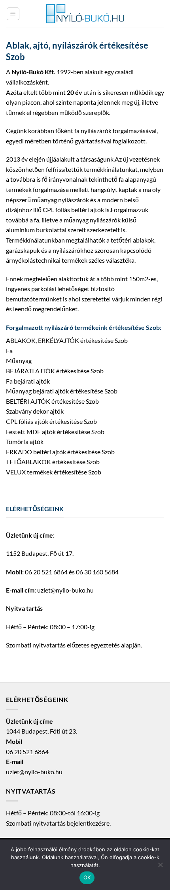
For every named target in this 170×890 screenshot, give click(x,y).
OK (87, 877)
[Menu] (13, 14)
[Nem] (160, 867)
